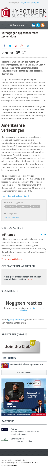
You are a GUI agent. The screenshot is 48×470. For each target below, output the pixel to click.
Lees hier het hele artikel (14, 196)
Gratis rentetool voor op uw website (26, 364)
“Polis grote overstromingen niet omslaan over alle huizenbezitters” (22, 277)
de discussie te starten (32, 309)
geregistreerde (16, 319)
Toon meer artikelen (10, 259)
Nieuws (7, 217)
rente (35, 206)
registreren (26, 2)
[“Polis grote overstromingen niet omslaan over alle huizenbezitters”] (24, 273)
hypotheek (23, 206)
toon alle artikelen (24, 372)
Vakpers (15, 217)
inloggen (36, 2)
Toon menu (19, 25)
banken (10, 206)
